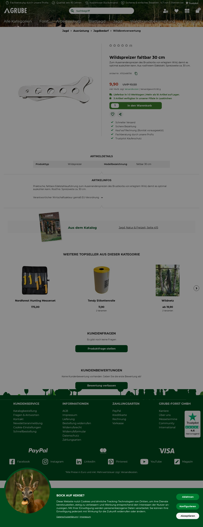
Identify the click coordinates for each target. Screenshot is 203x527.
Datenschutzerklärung (67, 517)
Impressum (85, 517)
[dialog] (101, 263)
